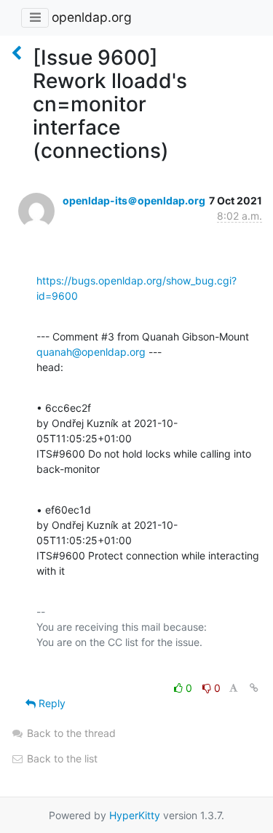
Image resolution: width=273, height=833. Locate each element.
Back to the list (61, 758)
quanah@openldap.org (91, 352)
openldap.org (92, 17)
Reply (51, 703)
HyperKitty (134, 815)
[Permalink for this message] (254, 688)
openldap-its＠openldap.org (134, 200)
